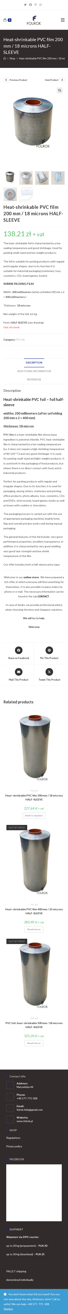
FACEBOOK (17, 1159)
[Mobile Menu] (63, 20)
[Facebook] (32, 4)
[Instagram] (41, 4)
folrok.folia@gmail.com (30, 1109)
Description (34, 362)
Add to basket (34, 815)
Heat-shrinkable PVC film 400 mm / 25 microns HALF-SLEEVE (34, 911)
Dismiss (8, 1308)
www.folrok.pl (25, 1121)
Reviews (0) (34, 379)
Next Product (51, 80)
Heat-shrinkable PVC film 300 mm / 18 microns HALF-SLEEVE (34, 797)
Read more (34, 929)
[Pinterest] (37, 4)
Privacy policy (14, 1146)
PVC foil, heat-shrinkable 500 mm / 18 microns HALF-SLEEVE (34, 1025)
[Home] (4, 58)
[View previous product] (6, 80)
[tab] (34, 363)
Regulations (13, 1137)
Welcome (34, 626)
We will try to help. (34, 618)
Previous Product (18, 80)
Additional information (34, 371)
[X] (26, 4)
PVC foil (20, 339)
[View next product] (62, 80)
